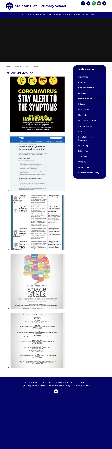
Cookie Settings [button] (64, 386)
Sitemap (43, 386)
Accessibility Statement (82, 386)
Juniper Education (81, 382)
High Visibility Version (29, 386)
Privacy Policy (54, 386)
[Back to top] (56, 391)
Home (8, 67)
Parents (18, 67)
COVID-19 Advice (32, 67)
